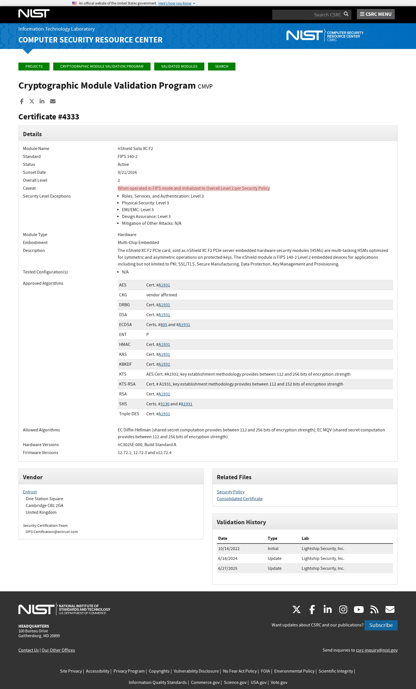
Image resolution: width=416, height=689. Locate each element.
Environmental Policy (294, 671)
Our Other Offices (58, 650)
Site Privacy (71, 671)
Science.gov (235, 682)
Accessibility (97, 671)
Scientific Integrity (336, 671)
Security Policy (231, 492)
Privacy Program (129, 671)
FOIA (265, 671)
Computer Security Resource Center (90, 40)
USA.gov (259, 682)
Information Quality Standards (158, 682)
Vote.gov (279, 682)
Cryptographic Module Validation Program (101, 66)
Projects (33, 66)
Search (221, 66)
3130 (165, 404)
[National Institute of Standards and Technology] (64, 609)
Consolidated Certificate (240, 499)
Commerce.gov (205, 682)
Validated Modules (179, 66)
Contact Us (28, 650)
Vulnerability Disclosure (196, 671)
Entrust (30, 492)
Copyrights (159, 671)
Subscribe (381, 625)
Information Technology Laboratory (56, 29)
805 (163, 325)
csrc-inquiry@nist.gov (377, 650)
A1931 (164, 285)
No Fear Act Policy (240, 671)
